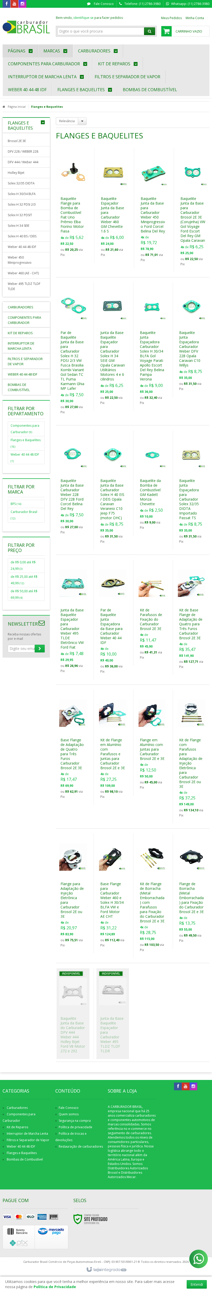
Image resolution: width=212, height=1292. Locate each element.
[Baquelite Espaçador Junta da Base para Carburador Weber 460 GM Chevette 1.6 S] (113, 206)
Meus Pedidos (171, 18)
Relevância (67, 121)
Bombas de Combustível (25, 1159)
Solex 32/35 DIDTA (21, 183)
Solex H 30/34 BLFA (22, 194)
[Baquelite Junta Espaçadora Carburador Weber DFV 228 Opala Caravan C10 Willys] (191, 340)
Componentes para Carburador (25, 428)
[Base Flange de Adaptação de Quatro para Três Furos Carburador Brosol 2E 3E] (73, 747)
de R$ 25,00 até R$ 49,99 (24, 579)
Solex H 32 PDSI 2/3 (22, 204)
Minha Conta (195, 18)
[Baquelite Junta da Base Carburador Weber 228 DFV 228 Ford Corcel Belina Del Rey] (73, 485)
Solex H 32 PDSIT (20, 215)
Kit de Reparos (17, 1127)
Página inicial (17, 106)
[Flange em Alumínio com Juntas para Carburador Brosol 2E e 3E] (152, 742)
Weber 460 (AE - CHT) (23, 273)
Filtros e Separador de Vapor (28, 1140)
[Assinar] (40, 648)
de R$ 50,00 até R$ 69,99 (24, 594)
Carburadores (17, 1108)
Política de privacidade (75, 1127)
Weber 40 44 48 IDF (22, 247)
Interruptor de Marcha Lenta (27, 1133)
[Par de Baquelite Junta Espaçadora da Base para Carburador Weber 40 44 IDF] (112, 619)
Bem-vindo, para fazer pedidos (89, 17)
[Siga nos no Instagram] (22, 4)
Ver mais (76, 232)
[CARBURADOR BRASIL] (26, 24)
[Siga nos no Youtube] (14, 4)
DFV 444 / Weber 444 (23, 162)
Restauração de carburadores (81, 1146)
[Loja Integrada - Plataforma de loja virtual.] (106, 1270)
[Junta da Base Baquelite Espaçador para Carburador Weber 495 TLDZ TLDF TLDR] (112, 1013)
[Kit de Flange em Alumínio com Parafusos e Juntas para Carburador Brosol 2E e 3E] (112, 747)
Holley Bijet (16, 172)
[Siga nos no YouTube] (186, 1086)
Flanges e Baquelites (26, 443)
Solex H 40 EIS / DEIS (22, 236)
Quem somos (69, 1114)
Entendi (197, 1284)
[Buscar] (149, 31)
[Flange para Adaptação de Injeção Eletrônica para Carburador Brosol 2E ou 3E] (73, 893)
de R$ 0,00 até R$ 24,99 (23, 565)
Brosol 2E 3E (17, 141)
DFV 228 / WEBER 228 (23, 151)
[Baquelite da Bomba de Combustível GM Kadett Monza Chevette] (152, 483)
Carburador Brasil (24, 515)
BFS (16, 504)
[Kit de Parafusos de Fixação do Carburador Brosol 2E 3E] (152, 612)
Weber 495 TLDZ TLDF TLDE (24, 286)
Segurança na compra (75, 1120)
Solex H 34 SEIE (18, 225)
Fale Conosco (103, 4)
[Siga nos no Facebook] (6, 4)
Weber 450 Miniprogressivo (20, 260)
